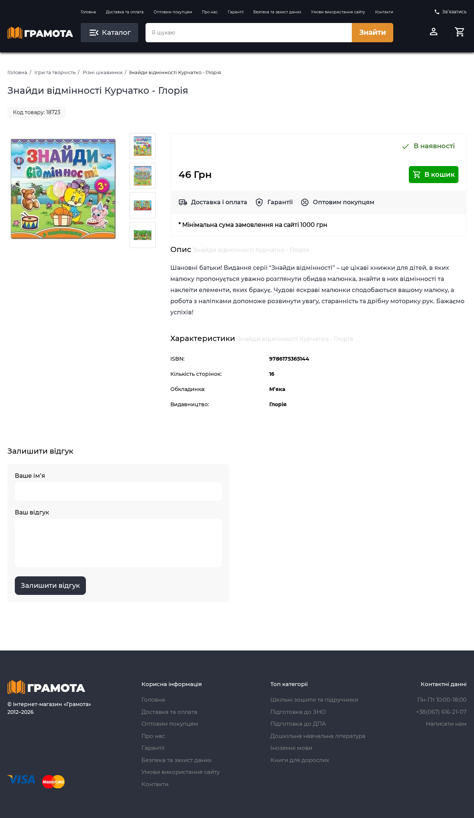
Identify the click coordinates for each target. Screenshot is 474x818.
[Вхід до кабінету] (433, 32)
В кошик (439, 174)
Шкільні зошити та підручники (314, 699)
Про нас (210, 12)
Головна (88, 12)
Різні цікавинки (103, 72)
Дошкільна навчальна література (317, 735)
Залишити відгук (50, 586)
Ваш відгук (32, 512)
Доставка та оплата (125, 12)
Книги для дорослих (299, 760)
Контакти (384, 12)
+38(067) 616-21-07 (441, 711)
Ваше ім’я (30, 475)
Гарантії (236, 12)
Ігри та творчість (55, 72)
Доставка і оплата (219, 202)
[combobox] (248, 32)
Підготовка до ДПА (298, 723)
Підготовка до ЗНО (298, 711)
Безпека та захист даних (277, 12)
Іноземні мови (291, 747)
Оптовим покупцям (173, 12)
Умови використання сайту (338, 12)
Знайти (372, 32)
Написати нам (446, 723)
